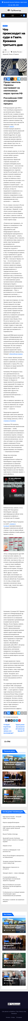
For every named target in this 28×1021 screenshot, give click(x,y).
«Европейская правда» (16, 354)
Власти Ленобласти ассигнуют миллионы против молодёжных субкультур (12, 886)
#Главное (16, 54)
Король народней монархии (12, 780)
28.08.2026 (8, 930)
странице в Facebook (10, 420)
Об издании (19, 1017)
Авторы (13, 1017)
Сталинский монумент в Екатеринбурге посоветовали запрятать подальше (11, 878)
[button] (21, 15)
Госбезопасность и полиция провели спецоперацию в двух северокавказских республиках (13, 894)
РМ (5, 50)
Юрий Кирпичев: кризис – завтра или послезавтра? (8, 729)
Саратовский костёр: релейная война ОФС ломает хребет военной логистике (14, 828)
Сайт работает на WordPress (9, 1011)
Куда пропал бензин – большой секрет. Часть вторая (13, 764)
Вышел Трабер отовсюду (10, 834)
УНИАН (11, 126)
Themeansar (14, 1013)
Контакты (8, 1017)
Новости (5, 25)
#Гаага (11, 54)
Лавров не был (7, 845)
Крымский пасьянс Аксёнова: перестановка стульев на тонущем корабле (13, 840)
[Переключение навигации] (13, 15)
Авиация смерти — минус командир (13, 873)
